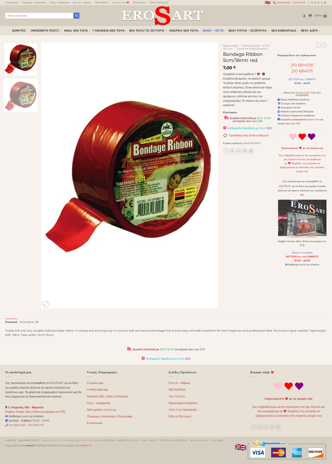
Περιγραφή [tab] (11, 322)
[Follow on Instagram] (312, 3)
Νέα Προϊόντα (102, 2)
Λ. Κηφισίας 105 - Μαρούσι (302, 237)
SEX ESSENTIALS (283, 30)
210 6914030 (302, 65)
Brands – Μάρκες (82, 2)
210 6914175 (302, 71)
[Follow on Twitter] (315, 3)
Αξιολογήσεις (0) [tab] (29, 322)
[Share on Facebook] (226, 151)
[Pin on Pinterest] (245, 151)
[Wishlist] (310, 15)
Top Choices (177, 396)
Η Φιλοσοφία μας (97, 389)
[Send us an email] (318, 3)
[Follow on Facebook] (308, 3)
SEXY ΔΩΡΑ (309, 30)
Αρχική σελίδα (230, 45)
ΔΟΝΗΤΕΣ (19, 30)
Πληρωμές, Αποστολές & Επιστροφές (110, 416)
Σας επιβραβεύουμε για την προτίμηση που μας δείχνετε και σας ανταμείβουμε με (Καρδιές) (302, 163)
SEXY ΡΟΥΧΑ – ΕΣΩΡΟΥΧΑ (247, 30)
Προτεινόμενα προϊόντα (183, 403)
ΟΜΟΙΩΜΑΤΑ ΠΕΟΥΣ (45, 30)
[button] (304, 15)
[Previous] (49, 175)
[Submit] (76, 16)
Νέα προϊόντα (177, 389)
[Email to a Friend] (239, 151)
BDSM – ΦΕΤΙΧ (213, 30)
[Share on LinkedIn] (251, 151)
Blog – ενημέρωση (98, 403)
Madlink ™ (85, 445)
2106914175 (298, 2)
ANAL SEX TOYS (76, 30)
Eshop (42, 445)
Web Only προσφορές (183, 409)
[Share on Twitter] (232, 151)
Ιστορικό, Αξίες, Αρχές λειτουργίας (107, 396)
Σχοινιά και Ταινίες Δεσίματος (252, 48)
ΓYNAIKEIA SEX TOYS (108, 30)
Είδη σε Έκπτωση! (159, 2)
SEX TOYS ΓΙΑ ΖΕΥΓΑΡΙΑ (146, 30)
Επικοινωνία (139, 2)
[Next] (210, 175)
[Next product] (318, 44)
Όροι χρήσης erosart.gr (102, 409)
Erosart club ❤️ (120, 2)
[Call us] (322, 3)
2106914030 (283, 2)
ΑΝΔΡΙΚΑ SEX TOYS (183, 30)
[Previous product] (324, 44)
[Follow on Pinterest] (325, 3)
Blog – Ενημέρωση (59, 2)
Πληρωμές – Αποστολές (34, 2)
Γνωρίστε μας (12, 2)
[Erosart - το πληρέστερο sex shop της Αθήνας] (162, 15)
